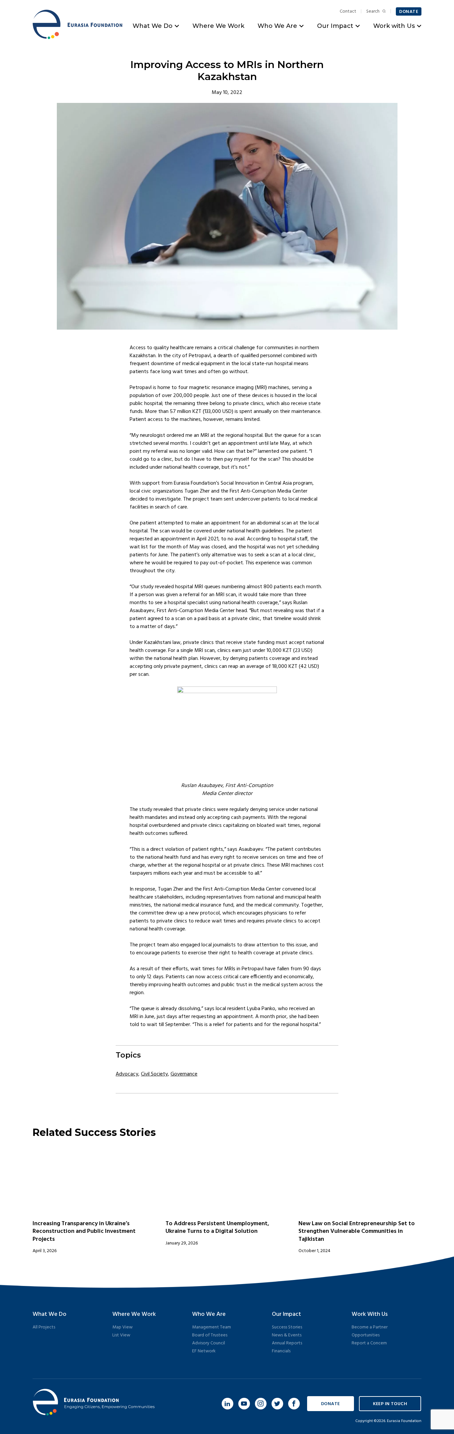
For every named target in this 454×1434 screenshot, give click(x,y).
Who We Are (277, 26)
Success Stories (287, 1327)
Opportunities (366, 1335)
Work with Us (394, 26)
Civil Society (154, 1074)
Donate (408, 12)
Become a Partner (370, 1327)
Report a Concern (369, 1343)
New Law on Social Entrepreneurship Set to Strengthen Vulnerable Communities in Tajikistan (356, 1231)
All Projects (44, 1327)
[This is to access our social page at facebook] (294, 1403)
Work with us (370, 1314)
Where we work (134, 1314)
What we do (49, 1314)
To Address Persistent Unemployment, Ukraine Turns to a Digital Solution (217, 1227)
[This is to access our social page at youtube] (244, 1403)
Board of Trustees (209, 1335)
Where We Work (218, 26)
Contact (348, 12)
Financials (281, 1351)
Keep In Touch (390, 1404)
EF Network (204, 1351)
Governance (183, 1074)
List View (121, 1335)
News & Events (286, 1335)
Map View (122, 1327)
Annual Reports (287, 1343)
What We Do (152, 26)
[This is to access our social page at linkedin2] (227, 1403)
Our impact (286, 1314)
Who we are (209, 1314)
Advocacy (127, 1074)
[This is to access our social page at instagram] (261, 1403)
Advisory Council (208, 1343)
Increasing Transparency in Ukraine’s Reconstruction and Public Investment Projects (84, 1231)
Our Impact (335, 26)
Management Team (211, 1327)
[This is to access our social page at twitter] (277, 1403)
